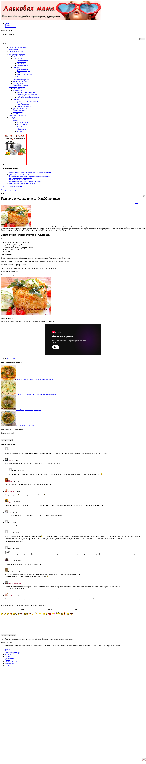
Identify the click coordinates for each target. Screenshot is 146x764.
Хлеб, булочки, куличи (24, 74)
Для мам (7, 660)
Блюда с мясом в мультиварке (27, 92)
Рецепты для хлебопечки (17, 115)
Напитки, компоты (19, 78)
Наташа (11, 561)
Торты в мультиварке (24, 106)
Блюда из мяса (21, 62)
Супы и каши (17, 88)
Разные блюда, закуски (20, 85)
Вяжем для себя (22, 124)
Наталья (11, 491)
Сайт (75, 609)
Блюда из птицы (22, 60)
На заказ (19, 131)
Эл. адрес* (49, 609)
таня (9, 460)
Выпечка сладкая (22, 69)
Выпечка (16, 67)
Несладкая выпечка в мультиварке (28, 103)
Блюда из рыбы (22, 63)
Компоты (16, 113)
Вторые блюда (17, 58)
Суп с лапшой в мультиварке (25, 425)
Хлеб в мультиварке (23, 105)
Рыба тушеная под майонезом (19, 174)
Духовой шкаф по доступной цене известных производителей (30, 176)
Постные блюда (18, 83)
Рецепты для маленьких (13, 651)
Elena (10, 481)
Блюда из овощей (22, 65)
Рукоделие (12, 117)
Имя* (23, 609)
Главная (7, 23)
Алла (10, 512)
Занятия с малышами (16, 53)
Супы (15, 56)
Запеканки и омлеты (20, 108)
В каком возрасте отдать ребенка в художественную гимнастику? (31, 172)
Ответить (8, 456)
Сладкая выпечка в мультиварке (27, 101)
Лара (10, 595)
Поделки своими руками (21, 119)
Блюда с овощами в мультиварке (28, 97)
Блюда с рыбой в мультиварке (27, 96)
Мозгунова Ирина (14, 583)
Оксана (136, 203)
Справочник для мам (16, 51)
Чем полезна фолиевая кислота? (12, 186)
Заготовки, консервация (21, 80)
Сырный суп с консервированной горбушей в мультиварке (36, 394)
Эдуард (10, 502)
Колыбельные (13, 49)
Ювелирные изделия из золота (19, 179)
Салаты (15, 76)
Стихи (7, 665)
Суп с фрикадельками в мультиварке (28, 410)
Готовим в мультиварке (17, 87)
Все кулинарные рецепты (17, 55)
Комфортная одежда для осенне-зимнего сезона (25, 181)
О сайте (7, 25)
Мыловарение (17, 128)
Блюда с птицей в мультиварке (27, 94)
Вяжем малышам (22, 122)
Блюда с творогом (19, 110)
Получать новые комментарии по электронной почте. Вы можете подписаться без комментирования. (39, 639)
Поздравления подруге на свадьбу (20, 178)
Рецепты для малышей (20, 81)
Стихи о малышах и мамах (18, 47)
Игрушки (20, 126)
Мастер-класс (21, 130)
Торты (19, 72)
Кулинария (8, 649)
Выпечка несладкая (23, 71)
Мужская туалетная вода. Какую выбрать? (23, 183)
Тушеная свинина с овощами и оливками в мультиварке (35, 379)
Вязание (15, 121)
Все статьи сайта (10, 27)
